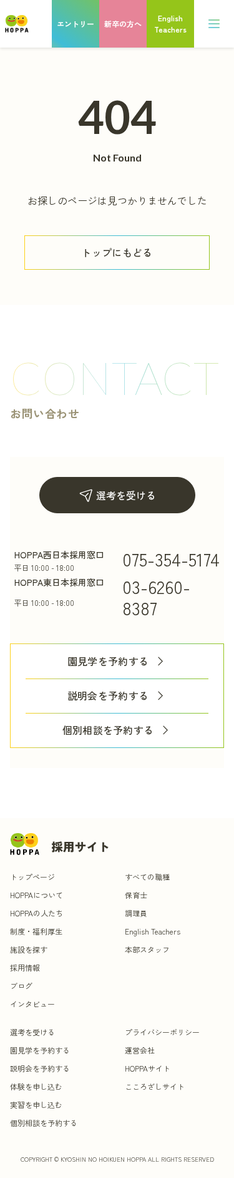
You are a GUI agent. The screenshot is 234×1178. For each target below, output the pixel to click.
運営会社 (140, 1050)
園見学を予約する (108, 661)
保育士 (136, 894)
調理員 (136, 913)
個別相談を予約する (108, 730)
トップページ (32, 876)
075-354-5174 (171, 558)
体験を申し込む (36, 1086)
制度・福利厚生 (36, 931)
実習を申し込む (36, 1104)
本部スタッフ (147, 949)
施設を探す (28, 949)
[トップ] (17, 24)
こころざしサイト (155, 1086)
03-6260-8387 (156, 597)
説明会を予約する (108, 696)
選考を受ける (126, 495)
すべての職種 (147, 876)
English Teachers (152, 931)
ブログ (21, 985)
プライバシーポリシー (162, 1032)
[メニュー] (214, 24)
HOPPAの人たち (36, 913)
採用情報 (25, 967)
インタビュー (32, 1003)
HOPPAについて (36, 894)
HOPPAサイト (147, 1068)
